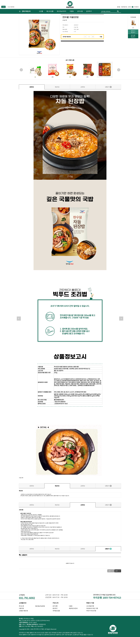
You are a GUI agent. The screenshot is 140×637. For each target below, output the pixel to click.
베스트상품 (50, 11)
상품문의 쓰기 (117, 571)
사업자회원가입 (124, 7)
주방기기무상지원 (91, 611)
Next (118, 69)
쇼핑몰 (3, 7)
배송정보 (57, 87)
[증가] (93, 36)
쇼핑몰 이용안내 (23, 611)
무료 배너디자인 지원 (92, 608)
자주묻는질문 (56, 611)
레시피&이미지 (61, 11)
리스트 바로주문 (11, 7)
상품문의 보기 (111, 571)
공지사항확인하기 (133, 36)
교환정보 (82, 87)
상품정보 (31, 87)
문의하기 (89, 11)
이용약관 (21, 608)
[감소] (85, 36)
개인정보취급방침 (40, 606)
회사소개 (21, 606)
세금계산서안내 (73, 608)
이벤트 (72, 11)
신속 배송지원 (90, 606)
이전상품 (19, 319)
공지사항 (80, 11)
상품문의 (108, 87)
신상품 (41, 11)
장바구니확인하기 (133, 31)
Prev (21, 69)
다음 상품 (121, 319)
